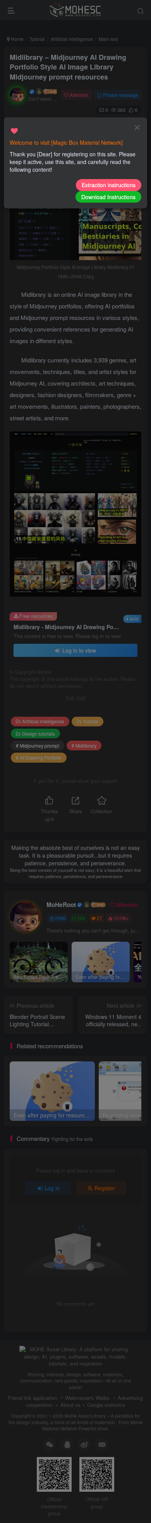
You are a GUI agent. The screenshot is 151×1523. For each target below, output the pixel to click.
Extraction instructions (109, 185)
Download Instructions (108, 197)
